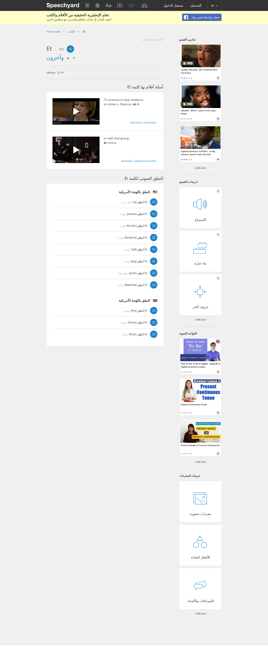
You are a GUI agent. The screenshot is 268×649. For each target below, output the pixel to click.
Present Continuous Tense (194, 404)
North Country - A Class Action (143, 122)
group (125, 138)
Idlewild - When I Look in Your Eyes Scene (198, 112)
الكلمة (71, 31)
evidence (137, 100)
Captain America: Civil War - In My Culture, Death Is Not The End (198, 153)
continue (113, 100)
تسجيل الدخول (173, 5)
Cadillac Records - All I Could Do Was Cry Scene (199, 71)
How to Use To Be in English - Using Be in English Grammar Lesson (200, 365)
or (105, 138)
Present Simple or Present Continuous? (200, 445)
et (59, 72)
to (121, 100)
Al (138, 104)
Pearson (126, 104)
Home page (53, 31)
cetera (111, 143)
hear (127, 100)
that (117, 138)
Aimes (112, 104)
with (110, 138)
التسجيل (195, 5)
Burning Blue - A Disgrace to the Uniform (138, 160)
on (105, 104)
